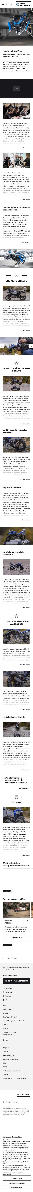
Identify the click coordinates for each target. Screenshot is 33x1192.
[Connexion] (7, 4)
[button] (3, 4)
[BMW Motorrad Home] (23, 4)
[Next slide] (31, 258)
